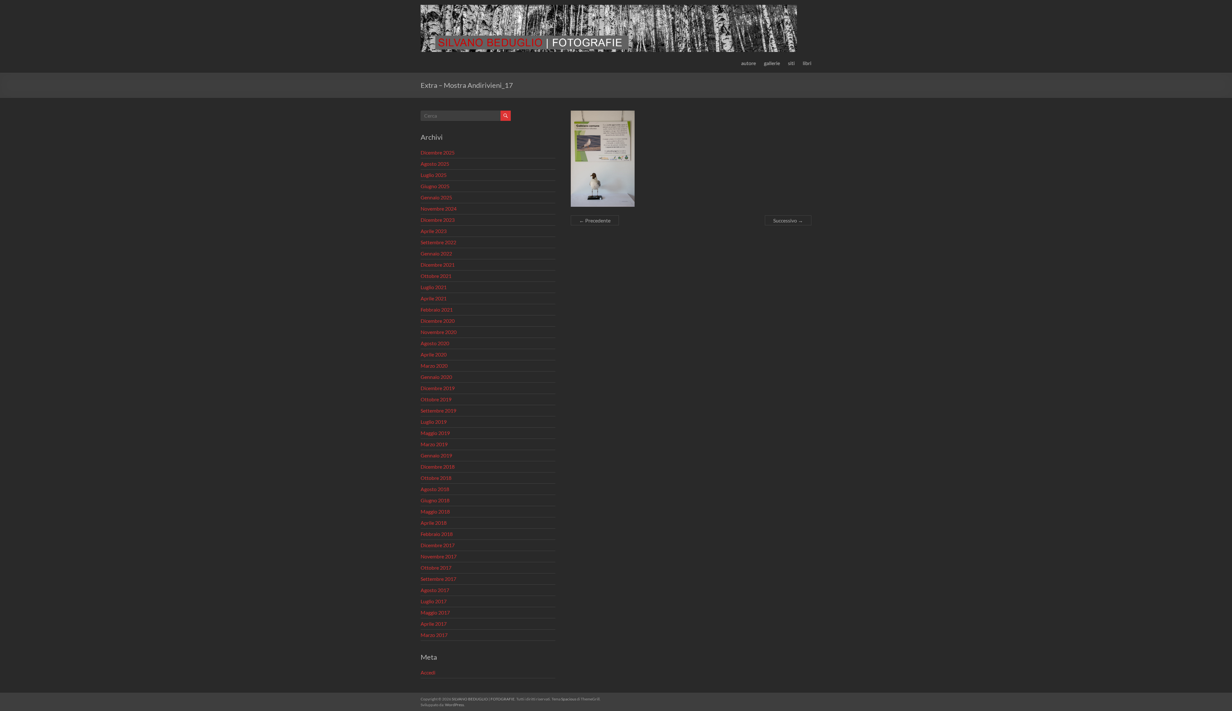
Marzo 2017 (434, 635)
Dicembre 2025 (438, 152)
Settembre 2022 (438, 242)
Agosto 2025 (435, 164)
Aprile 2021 (434, 298)
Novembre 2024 (439, 208)
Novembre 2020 (439, 332)
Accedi (428, 672)
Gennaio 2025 (436, 197)
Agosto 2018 (435, 489)
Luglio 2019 (434, 422)
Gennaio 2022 (436, 253)
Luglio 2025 (434, 175)
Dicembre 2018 (438, 467)
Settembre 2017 (438, 579)
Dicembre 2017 (438, 545)
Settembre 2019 (438, 410)
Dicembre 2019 (438, 388)
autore (748, 63)
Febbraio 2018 (437, 534)
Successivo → (788, 220)
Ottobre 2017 (436, 568)
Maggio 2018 (435, 511)
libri (807, 63)
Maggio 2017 (435, 612)
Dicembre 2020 (438, 321)
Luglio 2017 (434, 601)
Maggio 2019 (435, 433)
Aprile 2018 (434, 523)
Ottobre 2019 (436, 399)
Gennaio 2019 (436, 455)
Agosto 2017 (435, 590)
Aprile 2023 (434, 231)
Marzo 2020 (434, 366)
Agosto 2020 (435, 343)
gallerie (772, 63)
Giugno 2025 (435, 186)
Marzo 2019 (434, 444)
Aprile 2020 (434, 354)
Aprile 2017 (434, 624)
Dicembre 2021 (438, 265)
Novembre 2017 (439, 556)
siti (791, 63)
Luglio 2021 (434, 287)
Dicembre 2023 (438, 220)
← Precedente (595, 220)
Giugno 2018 (435, 500)
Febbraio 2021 (437, 309)
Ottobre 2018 (436, 478)
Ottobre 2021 (436, 276)
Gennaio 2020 (436, 377)
